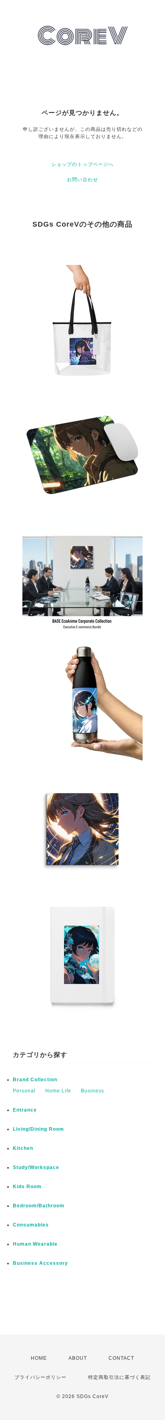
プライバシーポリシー (40, 1377)
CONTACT (121, 1358)
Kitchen (23, 1148)
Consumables (31, 1225)
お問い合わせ (82, 179)
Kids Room (27, 1186)
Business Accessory (40, 1263)
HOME (39, 1358)
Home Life (58, 1091)
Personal (24, 1091)
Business (92, 1091)
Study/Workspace (36, 1167)
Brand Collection (35, 1079)
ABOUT (77, 1358)
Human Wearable (35, 1244)
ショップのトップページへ (82, 164)
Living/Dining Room (38, 1129)
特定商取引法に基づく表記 (119, 1377)
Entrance (25, 1110)
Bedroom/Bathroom (38, 1206)
